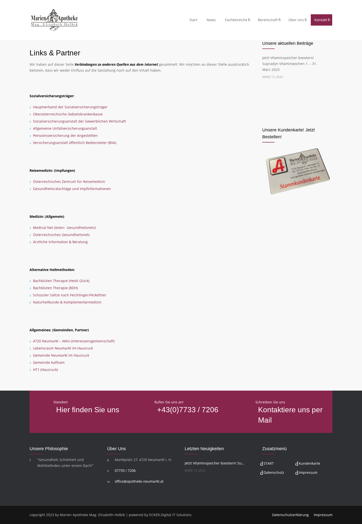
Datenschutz (273, 472)
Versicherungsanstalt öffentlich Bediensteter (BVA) (74, 142)
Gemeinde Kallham (49, 362)
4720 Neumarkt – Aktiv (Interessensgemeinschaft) (74, 341)
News (211, 19)
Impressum (308, 472)
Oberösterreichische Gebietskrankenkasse (68, 114)
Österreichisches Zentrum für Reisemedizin (69, 181)
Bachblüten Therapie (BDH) (55, 288)
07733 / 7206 (125, 470)
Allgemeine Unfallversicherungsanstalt (65, 128)
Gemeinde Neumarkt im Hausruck (61, 355)
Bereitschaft (268, 19)
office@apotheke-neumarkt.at (139, 481)
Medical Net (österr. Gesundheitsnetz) (64, 227)
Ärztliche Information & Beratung (60, 241)
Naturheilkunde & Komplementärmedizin (67, 302)
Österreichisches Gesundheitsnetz (61, 234)
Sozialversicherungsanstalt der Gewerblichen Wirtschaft (79, 121)
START (268, 463)
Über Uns (296, 19)
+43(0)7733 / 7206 (187, 410)
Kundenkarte (309, 463)
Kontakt (320, 19)
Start (193, 19)
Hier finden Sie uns (87, 410)
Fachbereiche (236, 19)
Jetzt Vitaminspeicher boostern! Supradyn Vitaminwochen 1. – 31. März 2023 (289, 63)
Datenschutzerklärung (290, 514)
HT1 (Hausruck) (45, 369)
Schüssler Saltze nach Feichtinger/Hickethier (69, 295)
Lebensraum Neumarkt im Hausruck (63, 348)
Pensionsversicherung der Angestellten (65, 135)
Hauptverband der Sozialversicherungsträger (70, 107)
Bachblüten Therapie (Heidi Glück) (61, 280)
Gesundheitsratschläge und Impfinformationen (72, 188)
